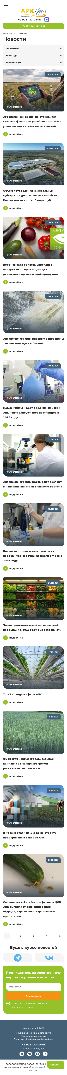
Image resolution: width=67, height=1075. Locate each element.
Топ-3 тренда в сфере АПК (22, 694)
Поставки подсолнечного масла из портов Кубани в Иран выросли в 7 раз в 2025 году (32, 556)
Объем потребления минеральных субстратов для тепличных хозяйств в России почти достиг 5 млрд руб (31, 195)
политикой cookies (37, 1068)
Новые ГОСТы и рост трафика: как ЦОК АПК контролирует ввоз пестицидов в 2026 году (31, 412)
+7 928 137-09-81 (29, 19)
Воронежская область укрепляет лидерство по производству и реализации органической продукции (30, 269)
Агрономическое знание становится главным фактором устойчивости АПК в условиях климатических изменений (32, 121)
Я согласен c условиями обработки (29, 1005)
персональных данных (22, 1007)
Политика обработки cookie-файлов (33, 1039)
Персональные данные (33, 1036)
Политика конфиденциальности (33, 1033)
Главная (7, 33)
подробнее (16, 134)
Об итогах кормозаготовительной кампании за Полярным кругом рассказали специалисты (28, 763)
